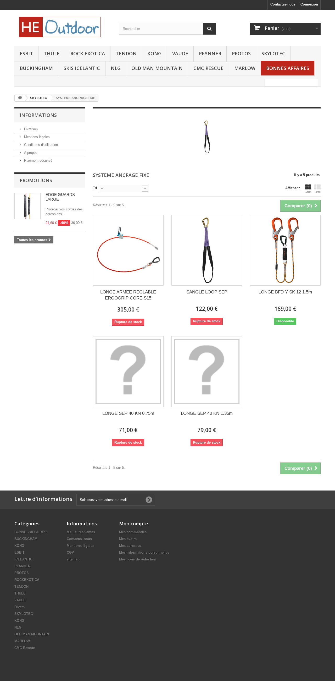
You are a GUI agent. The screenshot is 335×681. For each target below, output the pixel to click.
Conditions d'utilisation (40, 145)
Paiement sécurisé (37, 160)
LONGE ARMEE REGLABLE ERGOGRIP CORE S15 (128, 295)
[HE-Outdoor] (62, 27)
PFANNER (210, 53)
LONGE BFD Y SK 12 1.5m (285, 292)
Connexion (309, 4)
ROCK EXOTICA (87, 53)
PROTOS (241, 53)
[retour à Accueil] (20, 98)
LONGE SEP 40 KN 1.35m (207, 413)
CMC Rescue (24, 648)
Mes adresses (130, 546)
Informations (38, 115)
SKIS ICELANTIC (82, 68)
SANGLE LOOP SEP (206, 292)
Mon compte (133, 523)
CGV (70, 552)
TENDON (126, 53)
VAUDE (180, 53)
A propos (30, 153)
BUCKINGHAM (36, 68)
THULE (52, 53)
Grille (308, 191)
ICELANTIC (23, 559)
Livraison (30, 129)
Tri (95, 188)
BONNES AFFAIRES (287, 68)
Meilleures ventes (81, 532)
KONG (154, 53)
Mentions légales (36, 137)
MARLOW (244, 68)
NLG (116, 68)
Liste (318, 191)
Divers (19, 607)
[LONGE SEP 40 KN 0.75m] (128, 371)
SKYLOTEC (273, 53)
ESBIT (26, 53)
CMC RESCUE (208, 68)
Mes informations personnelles (144, 552)
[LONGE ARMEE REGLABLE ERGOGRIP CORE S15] (128, 250)
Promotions (36, 180)
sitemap (73, 559)
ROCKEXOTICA (26, 580)
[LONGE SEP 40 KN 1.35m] (206, 371)
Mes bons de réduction (137, 559)
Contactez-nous (282, 4)
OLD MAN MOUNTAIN (157, 68)
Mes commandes (133, 532)
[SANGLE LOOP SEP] (206, 250)
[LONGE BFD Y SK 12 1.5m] (285, 250)
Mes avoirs (128, 539)
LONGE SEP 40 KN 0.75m (128, 413)
